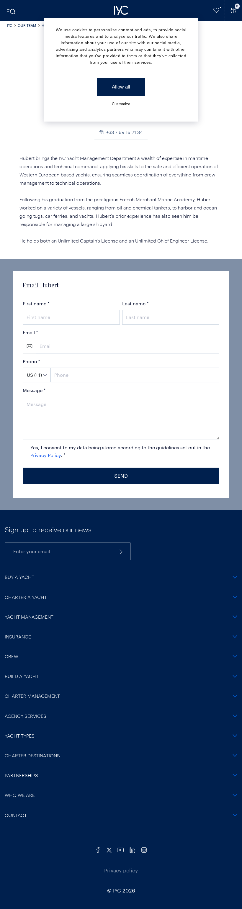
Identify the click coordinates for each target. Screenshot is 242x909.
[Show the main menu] (12, 10)
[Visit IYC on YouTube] (120, 849)
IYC (9, 25)
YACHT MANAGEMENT (29, 617)
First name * (36, 303)
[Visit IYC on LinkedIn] (132, 849)
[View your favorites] (216, 10)
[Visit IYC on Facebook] (98, 849)
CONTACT (16, 815)
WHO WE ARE (20, 795)
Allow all (121, 87)
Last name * (135, 303)
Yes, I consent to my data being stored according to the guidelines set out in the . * (120, 451)
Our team (27, 25)
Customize (121, 104)
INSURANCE (18, 636)
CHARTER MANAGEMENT (32, 696)
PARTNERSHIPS (21, 775)
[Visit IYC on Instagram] (144, 849)
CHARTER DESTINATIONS (32, 755)
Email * (30, 332)
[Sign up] (119, 551)
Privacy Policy (45, 455)
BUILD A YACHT (22, 676)
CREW (11, 656)
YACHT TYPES (20, 735)
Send (121, 476)
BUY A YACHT (19, 577)
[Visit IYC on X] (109, 849)
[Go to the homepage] (121, 10)
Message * (34, 390)
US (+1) (34, 375)
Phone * (31, 361)
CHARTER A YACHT (26, 597)
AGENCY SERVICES (25, 716)
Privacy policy (121, 870)
